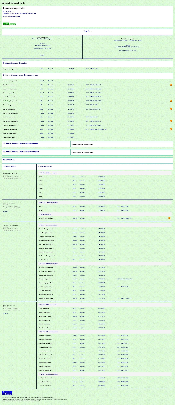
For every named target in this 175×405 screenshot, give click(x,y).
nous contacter (14, 400)
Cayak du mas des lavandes (10, 225)
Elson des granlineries (9, 203)
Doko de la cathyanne (9, 305)
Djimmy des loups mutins (10, 173)
